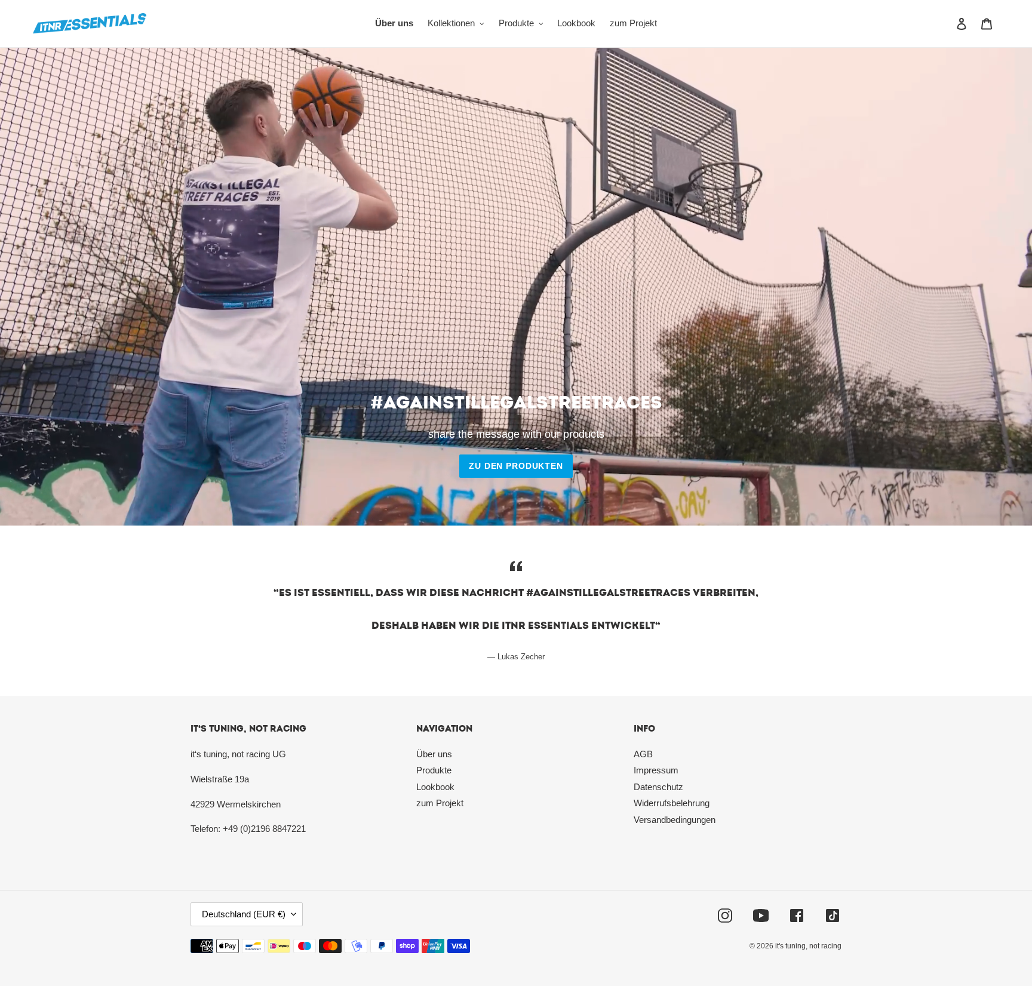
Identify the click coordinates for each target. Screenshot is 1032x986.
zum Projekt (439, 803)
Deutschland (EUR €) (243, 914)
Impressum (656, 770)
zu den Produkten (516, 466)
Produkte (434, 770)
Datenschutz (658, 787)
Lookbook (435, 787)
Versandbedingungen (674, 820)
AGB (643, 754)
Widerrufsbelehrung (672, 803)
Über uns (434, 754)
